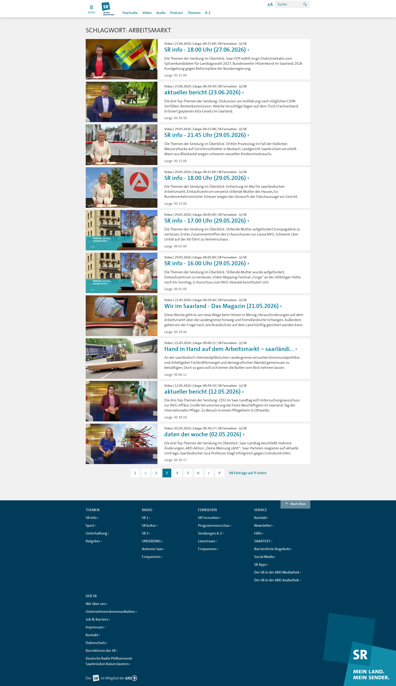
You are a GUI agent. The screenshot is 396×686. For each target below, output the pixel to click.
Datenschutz (96, 643)
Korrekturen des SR (101, 650)
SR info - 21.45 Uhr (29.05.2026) (205, 135)
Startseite (130, 13)
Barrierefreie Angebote (272, 549)
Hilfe (258, 533)
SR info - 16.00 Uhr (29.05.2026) (205, 263)
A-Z (208, 13)
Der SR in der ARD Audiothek (276, 580)
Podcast (176, 13)
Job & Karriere (97, 619)
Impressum (95, 627)
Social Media (264, 556)
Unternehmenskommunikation (110, 611)
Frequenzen (151, 556)
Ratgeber (93, 541)
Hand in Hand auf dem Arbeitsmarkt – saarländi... (229, 349)
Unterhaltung (96, 533)
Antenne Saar (152, 549)
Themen (194, 13)
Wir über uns (96, 604)
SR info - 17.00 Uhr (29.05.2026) (205, 220)
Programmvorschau (214, 525)
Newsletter (263, 525)
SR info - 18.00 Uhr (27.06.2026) (205, 49)
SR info (91, 517)
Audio (161, 13)
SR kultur (149, 525)
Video (147, 13)
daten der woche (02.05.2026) (202, 434)
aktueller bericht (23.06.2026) (202, 92)
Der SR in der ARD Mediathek (276, 572)
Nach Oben (298, 504)
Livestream (206, 541)
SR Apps (260, 564)
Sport (90, 525)
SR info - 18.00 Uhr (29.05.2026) (205, 178)
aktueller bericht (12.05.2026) (202, 391)
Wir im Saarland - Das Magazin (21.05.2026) (221, 306)
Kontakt (260, 517)
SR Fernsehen (208, 517)
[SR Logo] (108, 8)
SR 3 (145, 533)
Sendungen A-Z (210, 533)
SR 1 (145, 517)
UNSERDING (151, 541)
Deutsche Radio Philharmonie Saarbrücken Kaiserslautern (109, 661)
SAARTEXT (262, 541)
